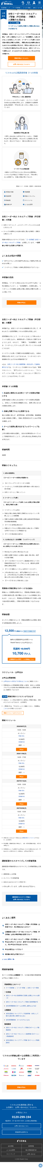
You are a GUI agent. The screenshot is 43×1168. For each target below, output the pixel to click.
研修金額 (7, 200)
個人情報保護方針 (31, 1150)
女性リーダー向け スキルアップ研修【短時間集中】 (22, 1002)
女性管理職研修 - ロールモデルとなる (18, 1020)
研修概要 (27, 192)
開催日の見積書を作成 (29, 631)
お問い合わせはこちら (21, 1126)
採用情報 (31, 1146)
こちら (6, 708)
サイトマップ (10, 1154)
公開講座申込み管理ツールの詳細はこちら (21, 659)
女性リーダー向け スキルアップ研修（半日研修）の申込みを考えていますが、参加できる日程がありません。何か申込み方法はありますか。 (23, 941)
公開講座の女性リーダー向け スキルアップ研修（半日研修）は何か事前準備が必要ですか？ (22, 933)
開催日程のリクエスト (28, 838)
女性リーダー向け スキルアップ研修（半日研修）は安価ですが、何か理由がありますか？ (22, 925)
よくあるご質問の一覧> (8, 959)
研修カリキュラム (29, 196)
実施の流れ (21, 736)
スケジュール (28, 200)
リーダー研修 (21, 988)
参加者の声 (8, 204)
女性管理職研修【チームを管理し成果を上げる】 (21, 1006)
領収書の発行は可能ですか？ (14, 954)
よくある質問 (28, 204)
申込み (22, 749)
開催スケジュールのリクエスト (13, 713)
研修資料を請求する (21, 1132)
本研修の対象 (9, 192)
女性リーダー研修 (33, 988)
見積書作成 (21, 742)
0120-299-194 (21, 1117)
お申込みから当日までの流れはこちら (15, 681)
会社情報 (11, 1146)
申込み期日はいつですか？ (14, 949)
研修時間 (8, 196)
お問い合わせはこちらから (21, 64)
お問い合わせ (31, 1154)
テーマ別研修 (10, 988)
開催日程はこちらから (21, 58)
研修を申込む (21, 302)
